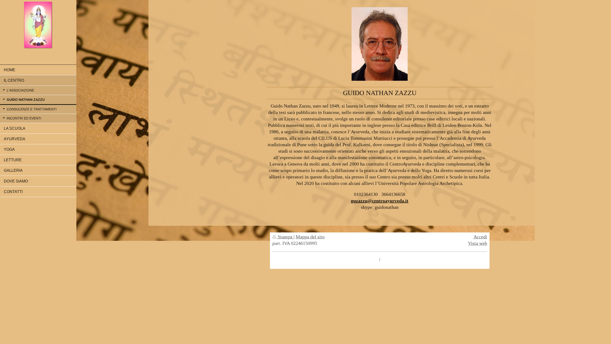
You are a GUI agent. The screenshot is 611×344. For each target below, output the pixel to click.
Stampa (285, 236)
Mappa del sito (310, 236)
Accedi (480, 236)
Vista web (477, 243)
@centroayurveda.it (387, 200)
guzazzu (359, 200)
